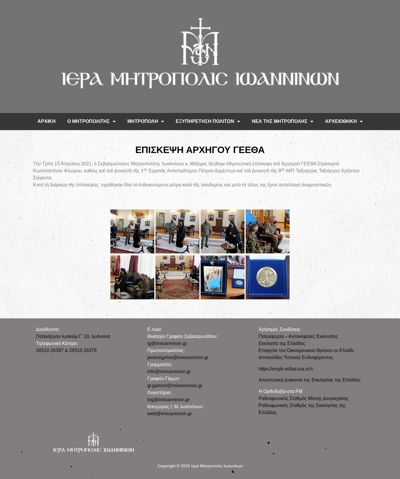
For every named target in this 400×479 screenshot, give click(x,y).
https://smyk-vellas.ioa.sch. (286, 368)
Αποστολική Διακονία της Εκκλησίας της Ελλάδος (310, 379)
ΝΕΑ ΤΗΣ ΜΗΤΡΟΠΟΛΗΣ (279, 121)
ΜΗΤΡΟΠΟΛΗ (142, 121)
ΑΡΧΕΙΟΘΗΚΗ (341, 121)
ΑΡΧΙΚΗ (46, 121)
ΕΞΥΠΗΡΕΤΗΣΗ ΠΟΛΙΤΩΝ (205, 121)
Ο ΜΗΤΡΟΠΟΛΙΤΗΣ (88, 121)
